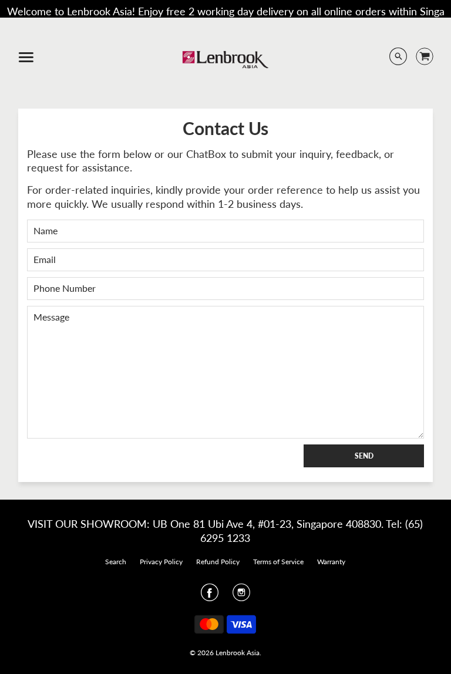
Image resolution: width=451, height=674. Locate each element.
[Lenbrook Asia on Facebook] (209, 595)
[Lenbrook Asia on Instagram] (241, 595)
